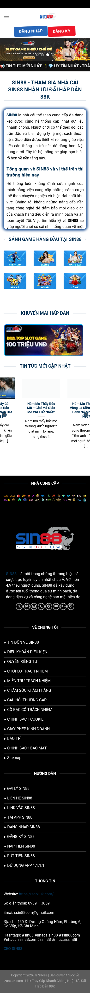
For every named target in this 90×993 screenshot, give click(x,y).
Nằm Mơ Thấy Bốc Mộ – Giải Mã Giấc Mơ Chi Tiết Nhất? (23, 408)
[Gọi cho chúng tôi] (41, 606)
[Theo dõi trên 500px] (63, 606)
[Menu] (6, 16)
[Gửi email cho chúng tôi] (33, 606)
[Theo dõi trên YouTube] (56, 606)
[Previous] (4, 414)
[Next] (86, 414)
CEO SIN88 (13, 948)
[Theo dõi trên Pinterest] (48, 606)
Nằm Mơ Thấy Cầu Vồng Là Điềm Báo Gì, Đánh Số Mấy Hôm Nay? (68, 410)
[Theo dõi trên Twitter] (26, 606)
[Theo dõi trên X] (19, 606)
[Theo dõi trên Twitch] (70, 606)
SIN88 (11, 574)
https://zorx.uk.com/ (36, 894)
